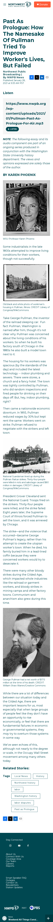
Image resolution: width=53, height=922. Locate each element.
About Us (10, 854)
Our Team (11, 861)
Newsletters (12, 885)
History (40, 776)
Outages (10, 880)
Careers (10, 864)
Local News (21, 776)
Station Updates (14, 887)
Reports (10, 866)
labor (17, 789)
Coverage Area (13, 859)
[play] (4, 918)
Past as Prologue (24, 809)
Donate (43, 4)
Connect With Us (15, 857)
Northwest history (24, 782)
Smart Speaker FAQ (16, 878)
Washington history (25, 796)
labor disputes (22, 802)
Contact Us (11, 883)
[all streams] (49, 918)
